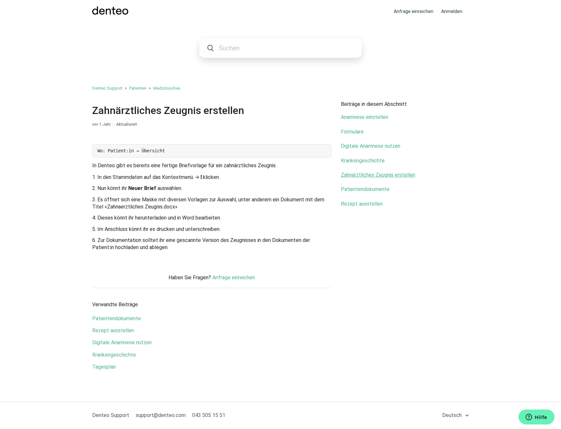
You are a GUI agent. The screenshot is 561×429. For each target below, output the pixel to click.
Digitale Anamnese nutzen (122, 342)
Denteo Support (107, 88)
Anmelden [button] (451, 11)
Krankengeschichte (114, 355)
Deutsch (452, 415)
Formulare (352, 132)
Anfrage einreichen (413, 11)
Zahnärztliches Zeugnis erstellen (378, 175)
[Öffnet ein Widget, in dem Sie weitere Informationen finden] (536, 418)
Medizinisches (167, 88)
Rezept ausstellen (113, 330)
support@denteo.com (161, 415)
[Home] (110, 13)
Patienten (137, 88)
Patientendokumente (116, 318)
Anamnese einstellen (364, 117)
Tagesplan (104, 367)
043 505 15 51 (208, 415)
